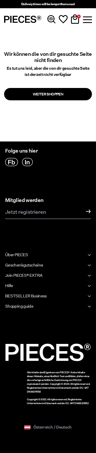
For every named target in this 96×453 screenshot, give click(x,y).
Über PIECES (16, 254)
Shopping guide (19, 306)
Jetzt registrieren (25, 212)
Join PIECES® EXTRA (23, 275)
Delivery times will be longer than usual (48, 4)
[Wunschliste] (63, 19)
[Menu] (87, 19)
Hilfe (9, 285)
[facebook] (11, 162)
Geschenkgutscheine (24, 265)
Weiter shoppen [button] (48, 94)
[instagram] (27, 162)
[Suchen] (51, 19)
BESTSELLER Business (26, 296)
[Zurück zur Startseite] (22, 19)
